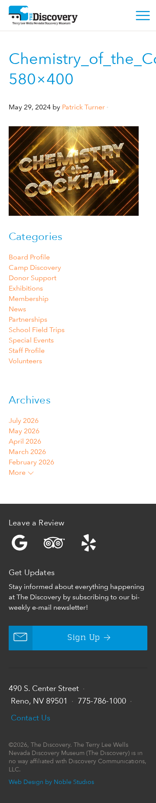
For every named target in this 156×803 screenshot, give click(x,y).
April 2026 (25, 441)
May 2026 (24, 431)
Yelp (78, 542)
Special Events (31, 340)
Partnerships (28, 319)
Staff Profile (27, 350)
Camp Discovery (35, 267)
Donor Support (32, 278)
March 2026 (27, 452)
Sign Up (84, 638)
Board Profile (29, 257)
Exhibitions (26, 288)
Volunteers (25, 361)
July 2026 (24, 420)
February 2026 (31, 462)
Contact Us (30, 717)
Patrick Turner (83, 107)
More (18, 472)
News (17, 309)
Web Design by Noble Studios (51, 781)
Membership (29, 298)
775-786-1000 (102, 700)
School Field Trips (37, 330)
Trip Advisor (54, 542)
